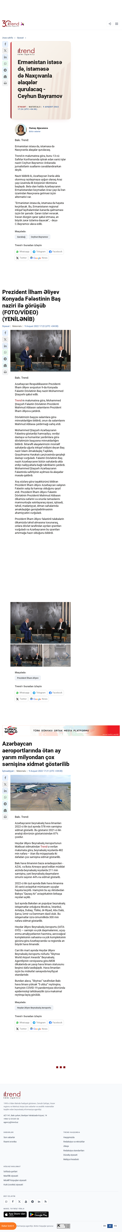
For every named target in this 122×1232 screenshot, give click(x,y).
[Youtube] (26, 1201)
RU (115, 1226)
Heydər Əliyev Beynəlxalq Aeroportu (34, 1008)
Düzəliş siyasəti (70, 1155)
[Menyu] (117, 24)
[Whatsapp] (6, 1201)
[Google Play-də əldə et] (39, 1214)
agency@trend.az (11, 1122)
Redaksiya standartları (73, 1150)
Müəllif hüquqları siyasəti (15, 1180)
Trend (18, 400)
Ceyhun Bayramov (39, 237)
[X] (19, 1201)
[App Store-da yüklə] (15, 1214)
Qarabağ (21, 237)
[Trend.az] (13, 24)
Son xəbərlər (9, 1137)
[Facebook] (12, 1201)
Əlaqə (66, 1146)
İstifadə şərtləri (10, 1171)
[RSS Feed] (45, 1201)
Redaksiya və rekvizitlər (74, 1141)
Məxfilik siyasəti (11, 1176)
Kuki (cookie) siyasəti (13, 1184)
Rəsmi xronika (10, 1141)
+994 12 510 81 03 (11, 1119)
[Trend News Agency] (12, 1095)
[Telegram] (32, 1201)
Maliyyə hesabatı (71, 1159)
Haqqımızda (69, 1137)
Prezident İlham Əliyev (28, 678)
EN (104, 1226)
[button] (5, 44)
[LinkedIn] (39, 1201)
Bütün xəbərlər (34, 131)
